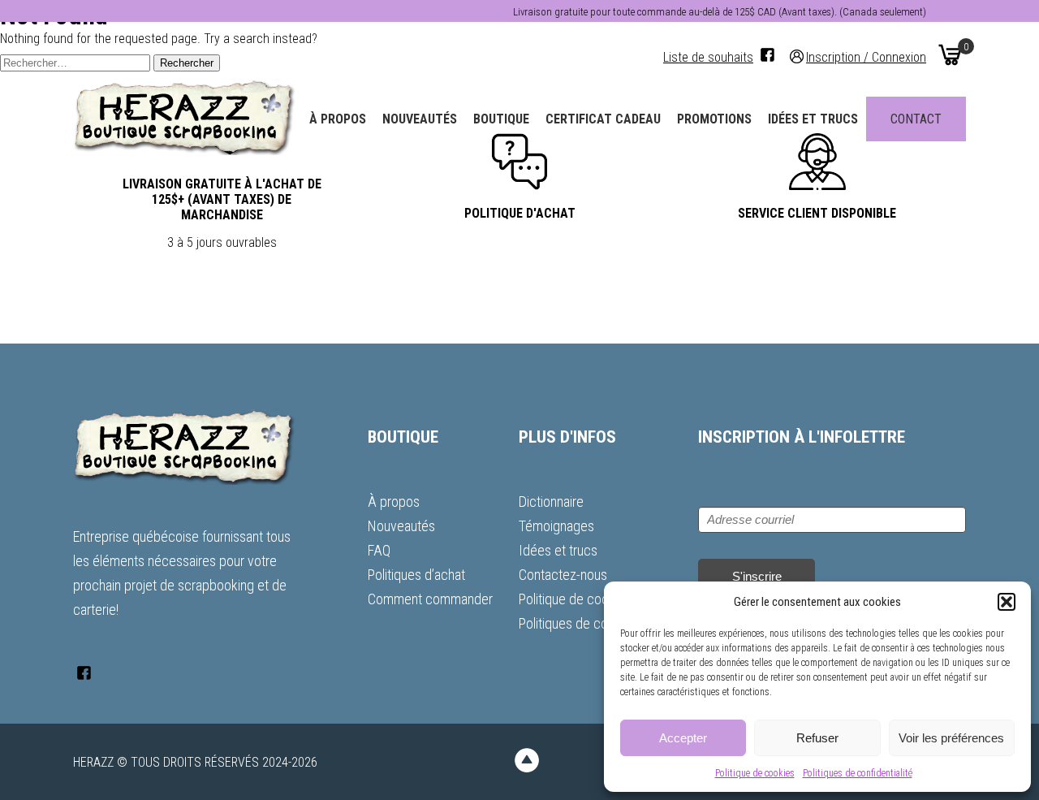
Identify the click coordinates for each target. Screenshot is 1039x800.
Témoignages (556, 525)
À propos (337, 119)
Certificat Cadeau (603, 119)
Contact (916, 119)
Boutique (501, 119)
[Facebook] (767, 55)
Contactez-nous (563, 574)
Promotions (714, 119)
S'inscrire (757, 576)
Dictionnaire (551, 501)
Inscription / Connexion (866, 56)
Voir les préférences (951, 738)
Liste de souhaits (708, 57)
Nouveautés (419, 119)
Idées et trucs (813, 119)
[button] (1006, 602)
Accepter (683, 738)
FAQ (379, 550)
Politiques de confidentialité (857, 773)
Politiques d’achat (416, 574)
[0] (950, 54)
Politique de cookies (755, 773)
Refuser (817, 738)
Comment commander (430, 599)
